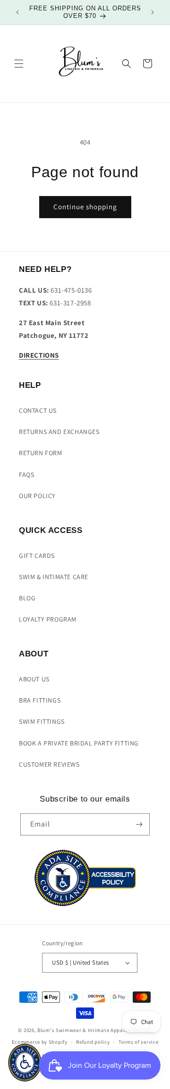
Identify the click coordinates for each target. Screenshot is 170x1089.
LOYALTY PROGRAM (47, 619)
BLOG (27, 598)
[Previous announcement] (17, 12)
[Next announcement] (152, 12)
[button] (18, 63)
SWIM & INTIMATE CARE (53, 577)
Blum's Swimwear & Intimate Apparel (83, 1030)
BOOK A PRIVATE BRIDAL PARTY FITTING (79, 743)
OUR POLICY (37, 495)
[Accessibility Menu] (24, 1063)
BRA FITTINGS (39, 700)
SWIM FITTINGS (42, 721)
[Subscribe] (138, 824)
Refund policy (93, 1042)
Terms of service (138, 1042)
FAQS (26, 474)
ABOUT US (34, 679)
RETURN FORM (40, 453)
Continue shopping (85, 206)
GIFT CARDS (37, 555)
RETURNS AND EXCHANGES (59, 431)
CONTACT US (38, 410)
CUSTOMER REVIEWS (49, 764)
